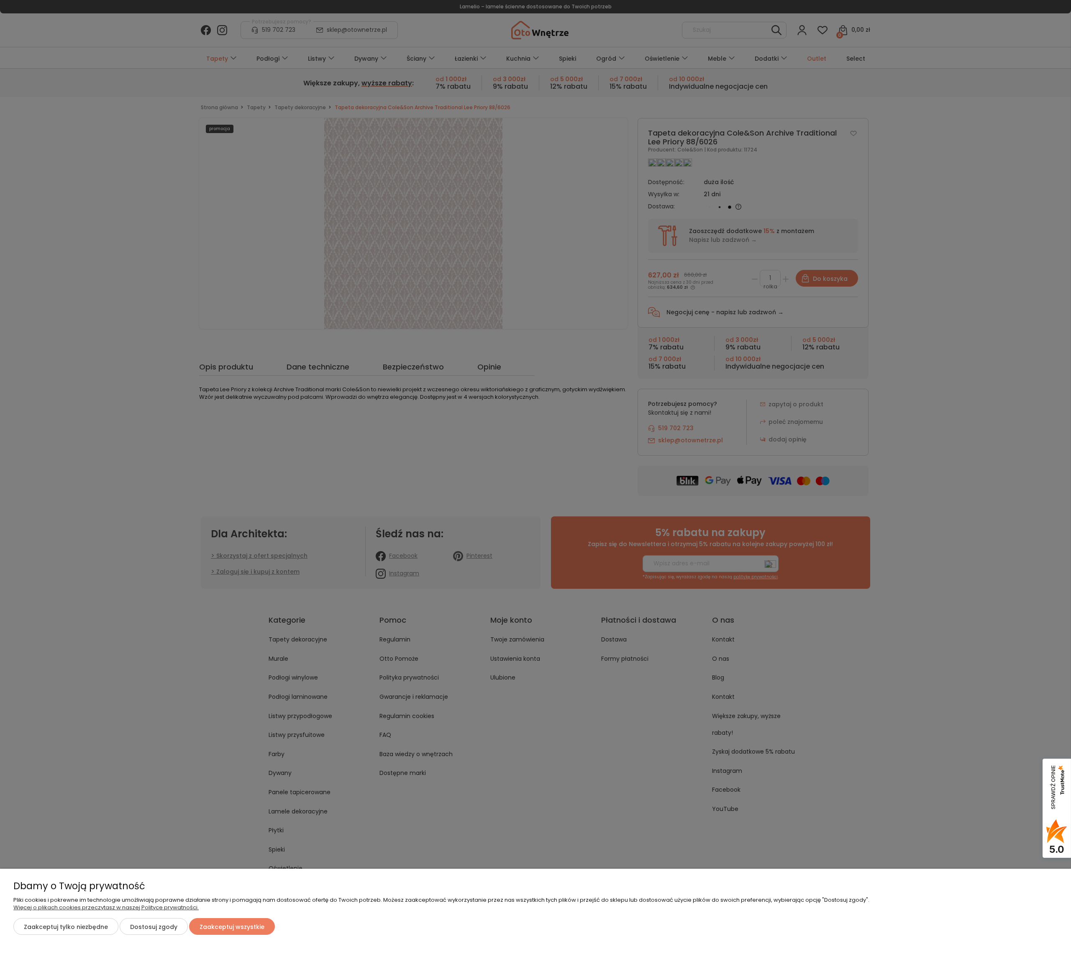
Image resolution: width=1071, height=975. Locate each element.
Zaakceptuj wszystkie (232, 927)
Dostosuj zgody (153, 927)
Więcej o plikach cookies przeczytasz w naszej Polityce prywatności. (106, 907)
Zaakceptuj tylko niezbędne (66, 927)
